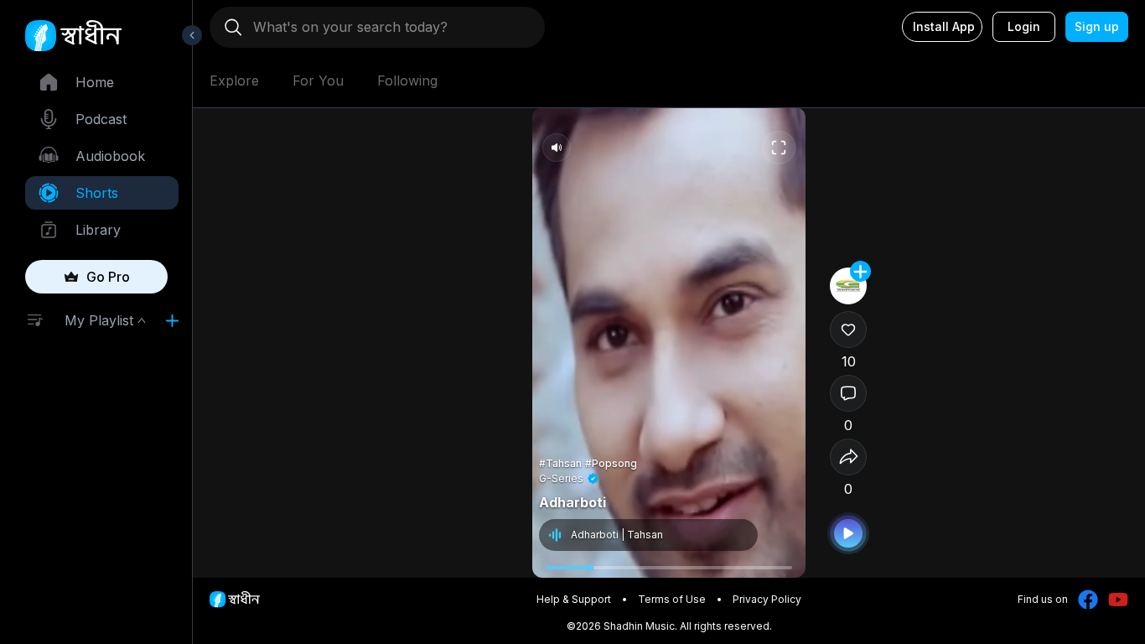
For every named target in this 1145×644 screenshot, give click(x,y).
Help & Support (573, 599)
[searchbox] (384, 27)
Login (1024, 26)
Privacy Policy (767, 599)
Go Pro (108, 276)
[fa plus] (860, 271)
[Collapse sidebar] (192, 35)
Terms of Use (672, 599)
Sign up (1097, 26)
